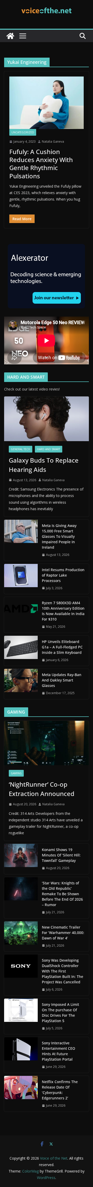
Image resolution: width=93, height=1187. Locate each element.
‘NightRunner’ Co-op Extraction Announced (42, 789)
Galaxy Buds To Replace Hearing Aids (44, 465)
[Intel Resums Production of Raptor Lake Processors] (21, 579)
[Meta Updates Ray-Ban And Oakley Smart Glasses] (21, 684)
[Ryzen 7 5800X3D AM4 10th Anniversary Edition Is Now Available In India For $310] (21, 615)
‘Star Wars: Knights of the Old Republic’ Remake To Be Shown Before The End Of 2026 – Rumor (62, 893)
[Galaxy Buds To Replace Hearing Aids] (46, 418)
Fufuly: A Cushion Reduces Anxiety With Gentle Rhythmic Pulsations (41, 163)
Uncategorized (22, 132)
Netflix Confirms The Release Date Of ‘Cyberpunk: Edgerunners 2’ (60, 1089)
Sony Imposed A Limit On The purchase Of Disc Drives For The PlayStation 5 (60, 1012)
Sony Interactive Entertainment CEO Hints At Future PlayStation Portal (58, 1051)
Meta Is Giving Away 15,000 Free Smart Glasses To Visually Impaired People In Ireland (59, 536)
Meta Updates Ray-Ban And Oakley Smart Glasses (61, 680)
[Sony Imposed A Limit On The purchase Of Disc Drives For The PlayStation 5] (21, 1016)
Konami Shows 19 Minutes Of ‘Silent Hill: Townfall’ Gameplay (61, 855)
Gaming (16, 773)
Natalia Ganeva (53, 141)
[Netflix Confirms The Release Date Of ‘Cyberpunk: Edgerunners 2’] (21, 1094)
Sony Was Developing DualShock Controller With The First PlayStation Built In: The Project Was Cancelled (62, 971)
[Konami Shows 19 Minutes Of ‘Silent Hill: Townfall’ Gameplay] (21, 859)
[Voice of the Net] (10, 36)
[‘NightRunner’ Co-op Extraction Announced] (46, 743)
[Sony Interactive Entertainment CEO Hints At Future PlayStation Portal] (21, 1055)
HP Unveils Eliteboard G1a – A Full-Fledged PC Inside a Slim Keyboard (62, 647)
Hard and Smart (48, 449)
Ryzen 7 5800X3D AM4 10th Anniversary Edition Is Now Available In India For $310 (63, 611)
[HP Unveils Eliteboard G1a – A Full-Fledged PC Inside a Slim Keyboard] (21, 651)
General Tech (20, 449)
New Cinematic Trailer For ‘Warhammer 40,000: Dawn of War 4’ (63, 932)
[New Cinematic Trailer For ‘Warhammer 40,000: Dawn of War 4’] (21, 936)
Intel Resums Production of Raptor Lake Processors (63, 575)
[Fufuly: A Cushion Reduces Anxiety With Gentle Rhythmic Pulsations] (46, 102)
